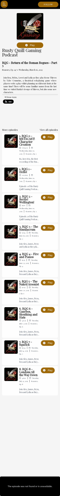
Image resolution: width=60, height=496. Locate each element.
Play (32, 45)
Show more (11, 97)
